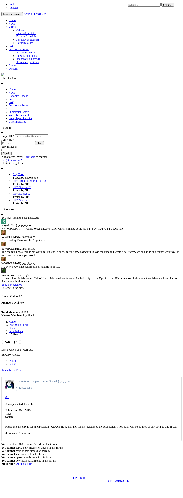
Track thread (8, 370)
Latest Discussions (26, 55)
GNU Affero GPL (118, 480)
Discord (13, 68)
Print (19, 370)
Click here (29, 156)
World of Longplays (34, 13)
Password (7, 139)
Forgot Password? (11, 160)
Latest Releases (24, 42)
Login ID (7, 136)
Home (12, 20)
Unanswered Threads (28, 58)
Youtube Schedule (26, 36)
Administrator (24, 463)
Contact (13, 65)
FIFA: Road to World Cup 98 (29, 180)
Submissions (16, 331)
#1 (7, 397)
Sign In (6, 153)
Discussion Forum (19, 49)
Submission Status (26, 33)
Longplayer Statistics (27, 39)
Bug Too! (18, 174)
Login (12, 4)
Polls (11, 99)
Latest (12, 363)
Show (39, 143)
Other (12, 327)
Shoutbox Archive (11, 284)
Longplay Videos (18, 95)
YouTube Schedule (19, 115)
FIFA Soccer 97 (22, 187)
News (12, 23)
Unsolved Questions (27, 62)
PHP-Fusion (78, 477)
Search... (167, 4)
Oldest (12, 360)
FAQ (11, 46)
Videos (12, 26)
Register (13, 7)
